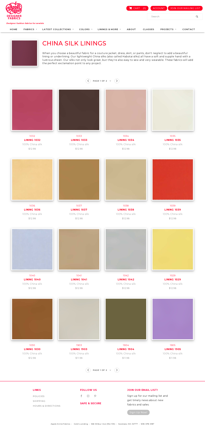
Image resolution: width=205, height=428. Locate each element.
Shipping (39, 401)
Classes (148, 29)
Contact (188, 29)
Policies (38, 396)
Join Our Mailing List (185, 8)
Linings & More (108, 29)
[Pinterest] (96, 397)
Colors (84, 29)
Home (13, 29)
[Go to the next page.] (117, 81)
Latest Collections (56, 29)
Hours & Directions (46, 406)
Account (159, 8)
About (131, 29)
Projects (166, 29)
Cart (139, 8)
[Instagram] (89, 397)
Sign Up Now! (138, 412)
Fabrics (29, 29)
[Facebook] (82, 397)
